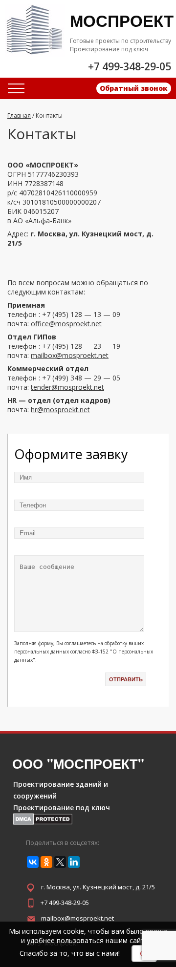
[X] (60, 862)
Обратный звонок (134, 88)
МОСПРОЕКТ (122, 20)
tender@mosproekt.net (67, 387)
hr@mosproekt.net (60, 409)
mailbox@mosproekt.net (70, 355)
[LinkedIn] (74, 862)
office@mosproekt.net (66, 323)
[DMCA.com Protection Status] (42, 822)
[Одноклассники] (46, 862)
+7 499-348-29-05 (65, 902)
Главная (19, 115)
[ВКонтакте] (33, 862)
